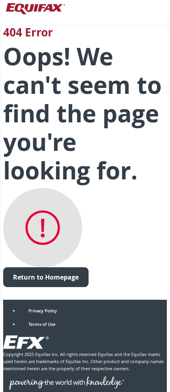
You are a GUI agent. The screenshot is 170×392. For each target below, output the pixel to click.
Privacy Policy (42, 311)
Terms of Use (41, 324)
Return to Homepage (46, 277)
